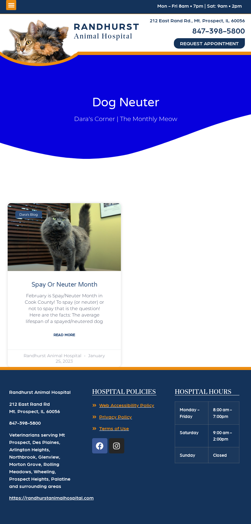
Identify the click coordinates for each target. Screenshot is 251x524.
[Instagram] (116, 445)
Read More (64, 334)
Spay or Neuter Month (64, 284)
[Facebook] (99, 445)
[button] (39, 40)
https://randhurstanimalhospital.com (51, 497)
